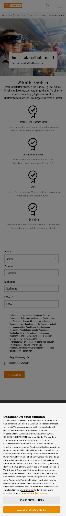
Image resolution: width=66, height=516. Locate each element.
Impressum (27, 493)
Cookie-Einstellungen (31, 500)
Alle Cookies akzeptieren (31, 509)
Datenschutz (42, 493)
